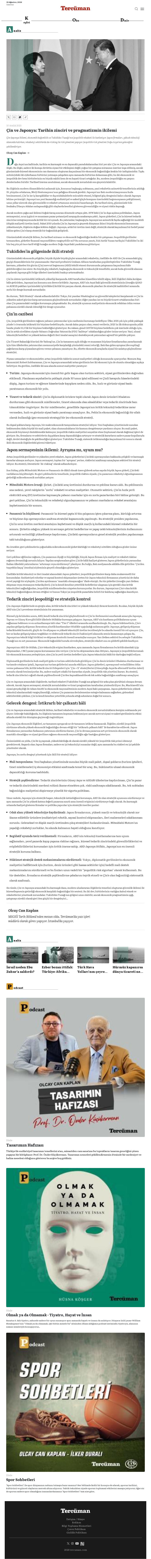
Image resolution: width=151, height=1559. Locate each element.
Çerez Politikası (76, 1529)
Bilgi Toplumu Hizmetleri (76, 1525)
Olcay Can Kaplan (16, 153)
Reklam (76, 1522)
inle (124, 19)
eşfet (26, 20)
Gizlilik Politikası (77, 1532)
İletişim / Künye (75, 1519)
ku (75, 19)
